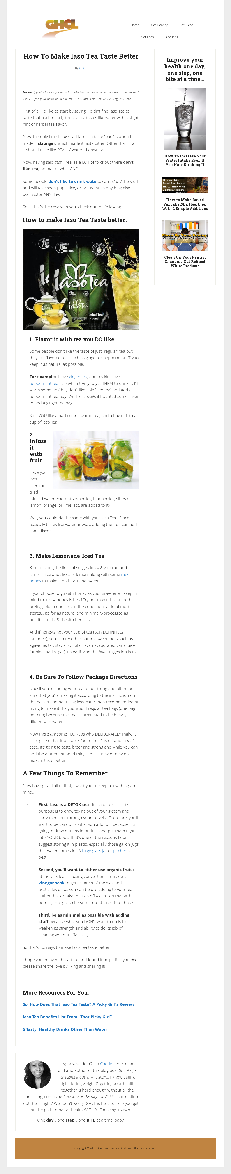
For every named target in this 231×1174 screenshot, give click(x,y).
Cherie (106, 1063)
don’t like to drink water (73, 181)
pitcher (119, 850)
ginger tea (78, 376)
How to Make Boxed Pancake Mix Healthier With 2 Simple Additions (185, 204)
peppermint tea (44, 383)
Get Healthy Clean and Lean (62, 31)
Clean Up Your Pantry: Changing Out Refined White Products (185, 261)
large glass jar (94, 850)
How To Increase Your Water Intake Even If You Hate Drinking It (185, 160)
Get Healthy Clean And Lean (115, 1148)
